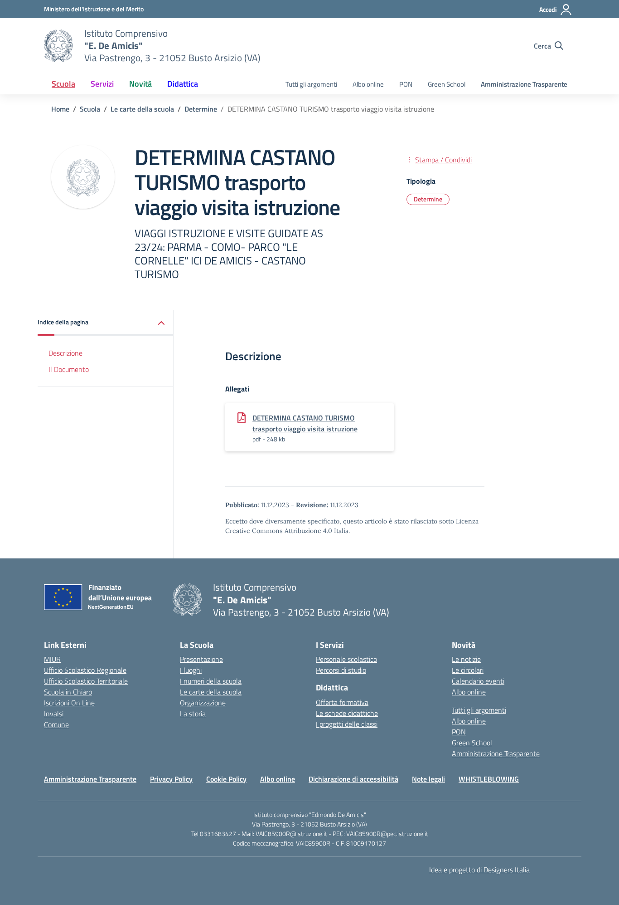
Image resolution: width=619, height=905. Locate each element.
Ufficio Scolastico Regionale (85, 670)
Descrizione (65, 352)
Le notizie (466, 659)
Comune (56, 724)
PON (405, 84)
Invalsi (53, 713)
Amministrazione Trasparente (524, 84)
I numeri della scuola (211, 680)
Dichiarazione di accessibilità (353, 778)
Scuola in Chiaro (68, 691)
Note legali (428, 778)
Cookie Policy (226, 778)
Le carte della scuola (211, 691)
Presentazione (201, 659)
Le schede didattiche (347, 713)
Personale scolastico (346, 659)
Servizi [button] (102, 84)
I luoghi (191, 670)
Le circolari (468, 670)
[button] (106, 322)
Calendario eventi (478, 680)
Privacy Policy (171, 778)
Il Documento (68, 369)
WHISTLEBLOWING (489, 778)
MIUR (52, 659)
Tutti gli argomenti (311, 84)
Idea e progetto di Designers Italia (479, 869)
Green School (446, 84)
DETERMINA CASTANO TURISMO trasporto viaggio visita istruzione (305, 423)
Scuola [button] (63, 84)
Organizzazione (203, 702)
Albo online (368, 84)
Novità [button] (140, 84)
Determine (428, 199)
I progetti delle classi (346, 724)
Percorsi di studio (341, 670)
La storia (193, 713)
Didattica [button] (182, 84)
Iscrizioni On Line (69, 702)
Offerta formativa (342, 702)
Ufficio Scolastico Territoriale (86, 680)
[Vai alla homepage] (58, 45)
